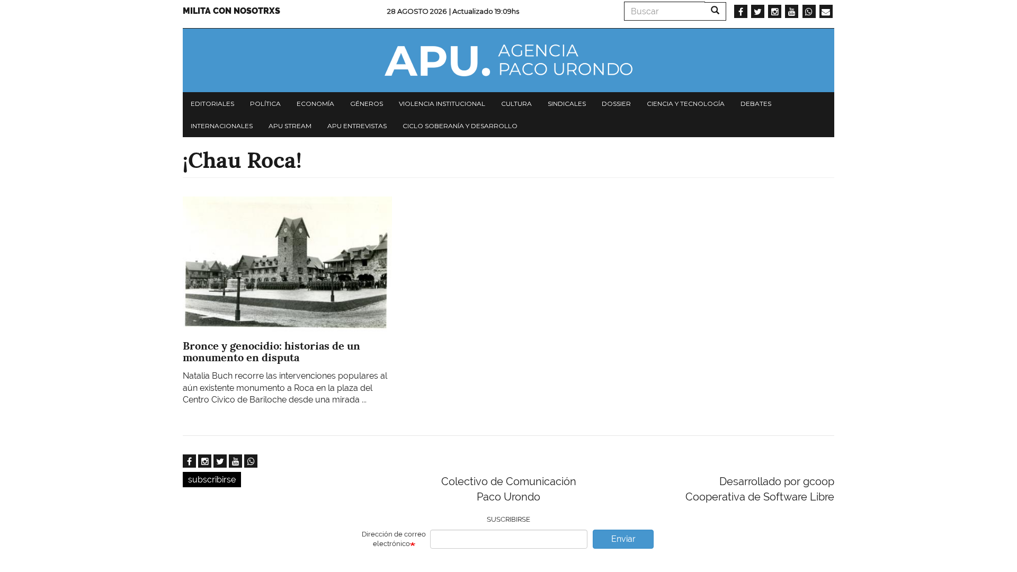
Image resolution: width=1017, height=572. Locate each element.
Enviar (623, 539)
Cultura (516, 104)
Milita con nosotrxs (231, 11)
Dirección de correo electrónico (394, 539)
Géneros (366, 104)
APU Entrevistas (357, 126)
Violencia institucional (442, 104)
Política (265, 104)
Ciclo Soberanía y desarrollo (460, 126)
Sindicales (567, 104)
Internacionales (222, 126)
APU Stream (290, 126)
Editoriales (212, 104)
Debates (756, 104)
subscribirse (212, 480)
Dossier (616, 104)
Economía (315, 104)
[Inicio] (508, 60)
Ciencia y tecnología (686, 104)
